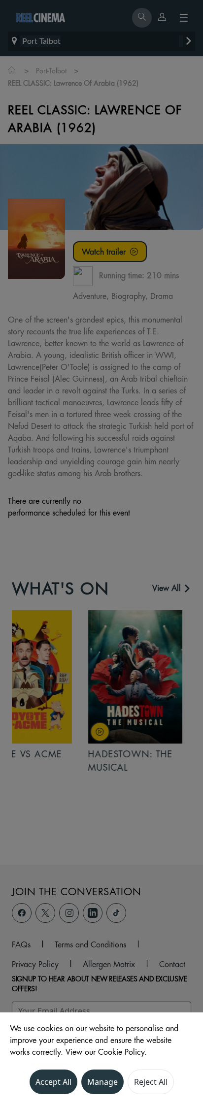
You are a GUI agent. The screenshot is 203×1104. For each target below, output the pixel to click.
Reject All (151, 1081)
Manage (102, 1081)
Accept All (53, 1081)
